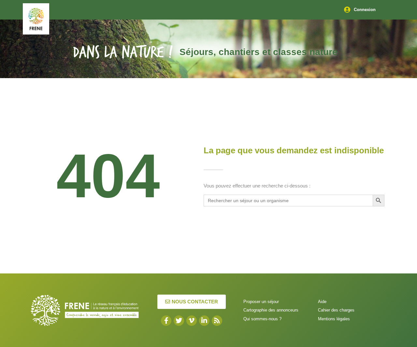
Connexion (365, 9)
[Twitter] (179, 320)
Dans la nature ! (123, 52)
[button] (191, 302)
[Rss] (217, 320)
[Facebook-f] (166, 320)
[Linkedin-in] (204, 320)
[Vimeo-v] (191, 320)
